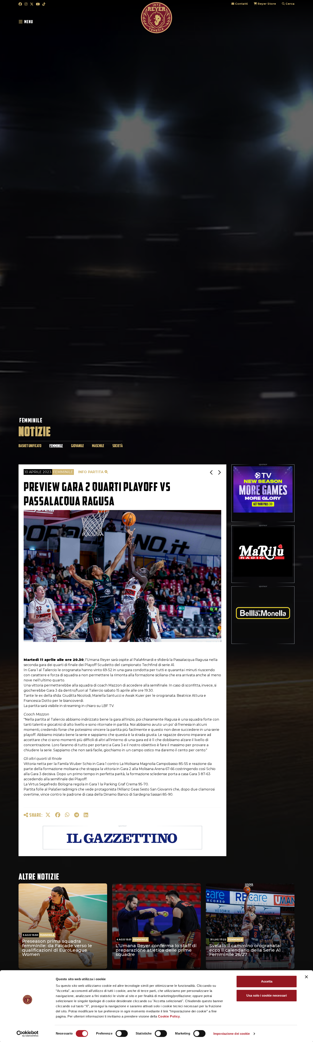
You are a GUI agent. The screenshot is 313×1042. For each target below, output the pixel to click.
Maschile (98, 446)
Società (117, 446)
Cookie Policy (169, 1016)
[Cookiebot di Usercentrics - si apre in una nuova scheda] (27, 1033)
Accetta (266, 981)
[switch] (122, 1033)
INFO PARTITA (91, 472)
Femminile (30, 420)
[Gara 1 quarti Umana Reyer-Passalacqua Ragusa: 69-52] (212, 472)
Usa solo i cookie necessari (266, 995)
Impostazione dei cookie (231, 1033)
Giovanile (77, 446)
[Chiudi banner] (306, 976)
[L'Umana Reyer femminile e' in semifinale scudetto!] (219, 472)
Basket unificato (30, 446)
